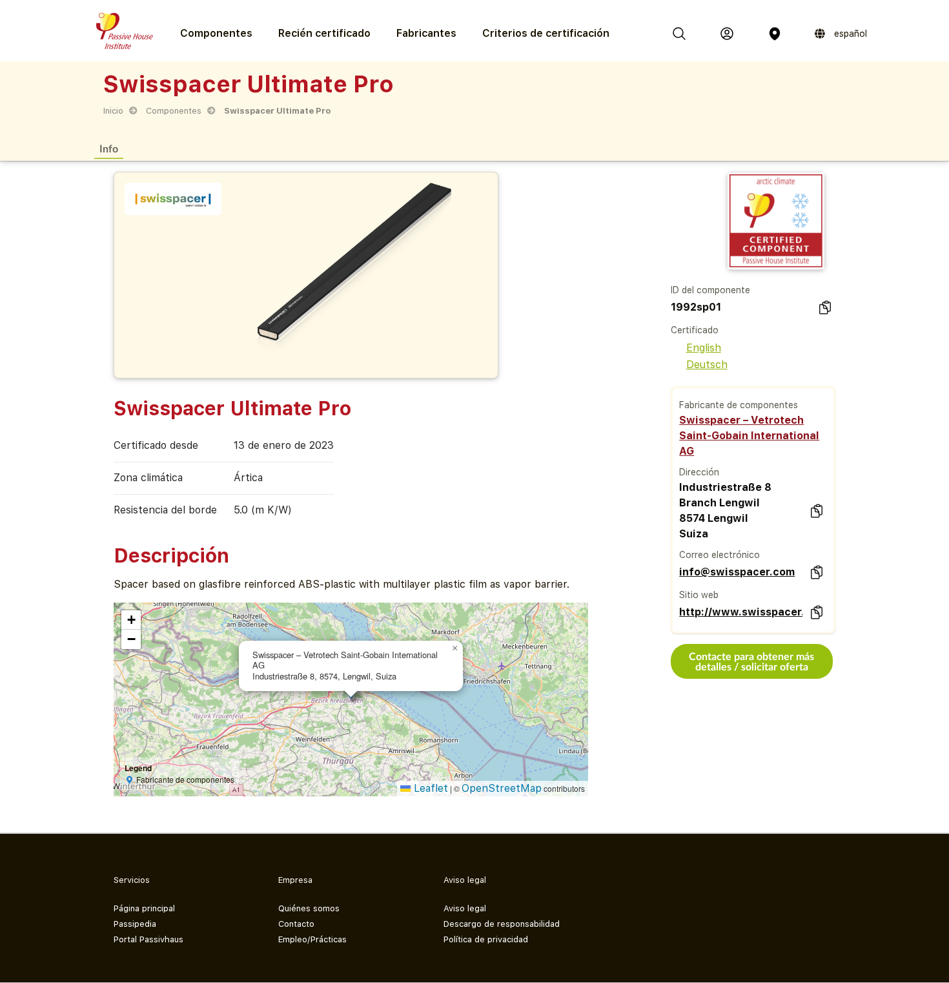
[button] (455, 648)
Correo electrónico (719, 555)
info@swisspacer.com (737, 572)
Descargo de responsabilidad (502, 924)
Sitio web (699, 595)
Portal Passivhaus (148, 939)
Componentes (173, 111)
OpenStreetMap (502, 788)
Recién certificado (324, 33)
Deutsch (707, 364)
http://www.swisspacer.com (740, 612)
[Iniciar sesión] (727, 33)
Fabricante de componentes (738, 405)
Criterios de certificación (545, 33)
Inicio (113, 111)
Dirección (699, 472)
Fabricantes (426, 33)
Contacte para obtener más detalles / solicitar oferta (751, 661)
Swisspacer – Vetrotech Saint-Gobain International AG (749, 435)
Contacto (296, 924)
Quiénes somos (309, 908)
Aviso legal (465, 908)
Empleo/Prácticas (312, 939)
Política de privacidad (486, 939)
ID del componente (710, 290)
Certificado (695, 330)
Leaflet (429, 788)
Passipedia (135, 924)
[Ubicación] (775, 33)
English (703, 348)
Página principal (144, 908)
